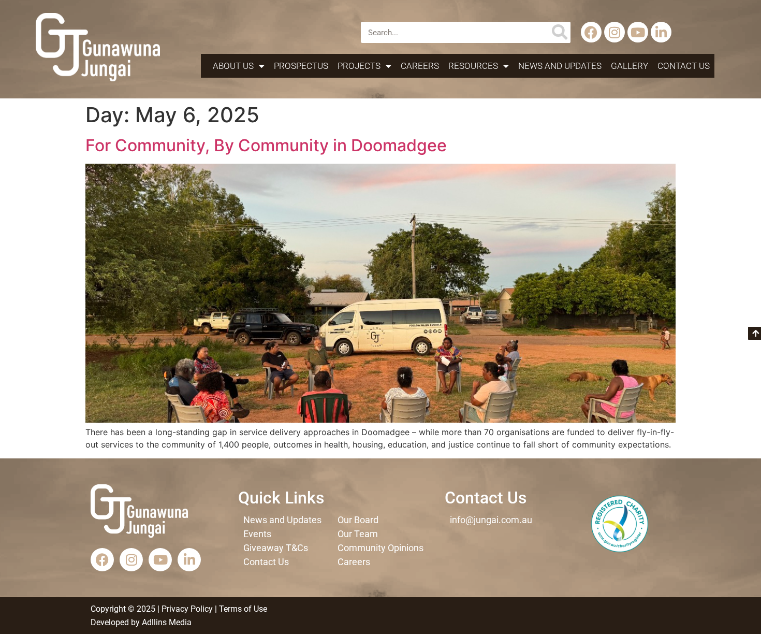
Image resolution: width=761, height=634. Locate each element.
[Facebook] (591, 32)
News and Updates (560, 66)
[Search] (559, 32)
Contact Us (683, 66)
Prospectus (301, 66)
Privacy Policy (187, 609)
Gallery (629, 66)
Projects (359, 66)
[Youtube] (637, 32)
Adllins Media (166, 622)
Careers (420, 66)
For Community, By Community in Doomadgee (266, 145)
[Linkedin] (661, 32)
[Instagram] (614, 32)
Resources (473, 66)
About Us (233, 66)
